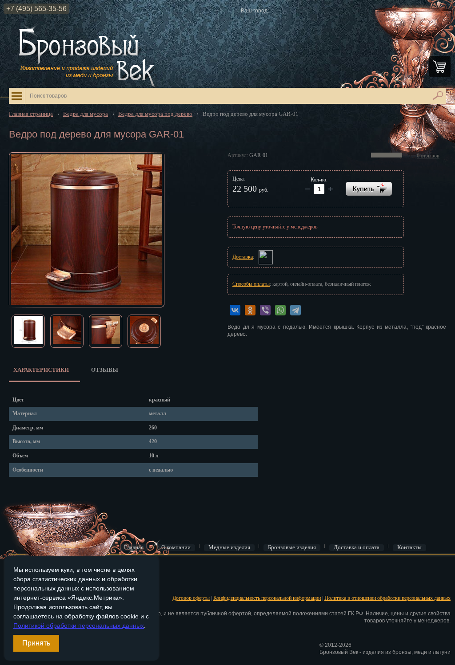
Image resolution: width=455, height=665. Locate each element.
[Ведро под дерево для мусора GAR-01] (86, 229)
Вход (14, 569)
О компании (176, 547)
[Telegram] (295, 310)
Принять (36, 643)
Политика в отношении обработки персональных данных (387, 598)
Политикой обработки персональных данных (78, 625)
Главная (134, 547)
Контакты (409, 547)
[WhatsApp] (280, 310)
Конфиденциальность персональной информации (267, 598)
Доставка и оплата (356, 547)
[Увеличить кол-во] (307, 189)
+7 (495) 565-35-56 (36, 8)
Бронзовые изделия (292, 547)
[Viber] (265, 310)
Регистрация (22, 583)
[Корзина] (440, 66)
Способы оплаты (251, 284)
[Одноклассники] (250, 310)
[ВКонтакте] (235, 310)
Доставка (242, 257)
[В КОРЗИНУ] (369, 189)
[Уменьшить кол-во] (330, 189)
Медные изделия (229, 547)
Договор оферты (191, 598)
